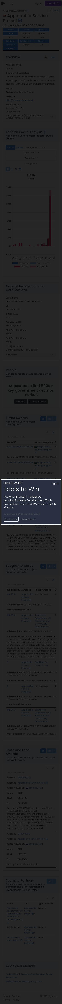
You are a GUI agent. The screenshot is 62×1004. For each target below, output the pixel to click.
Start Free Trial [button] (11, 519)
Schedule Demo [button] (28, 519)
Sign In (55, 483)
